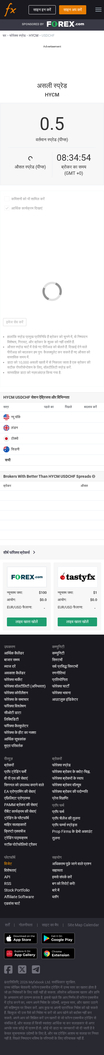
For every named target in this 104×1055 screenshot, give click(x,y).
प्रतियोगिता (60, 679)
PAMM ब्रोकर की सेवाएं (20, 804)
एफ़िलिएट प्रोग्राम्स (17, 798)
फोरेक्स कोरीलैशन (16, 693)
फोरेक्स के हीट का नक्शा (20, 732)
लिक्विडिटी (11, 719)
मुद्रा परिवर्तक (13, 745)
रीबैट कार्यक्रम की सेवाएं (20, 811)
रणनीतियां (58, 673)
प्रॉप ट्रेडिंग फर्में (15, 771)
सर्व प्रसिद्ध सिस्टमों (65, 666)
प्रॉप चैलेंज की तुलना (66, 818)
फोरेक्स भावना (61, 693)
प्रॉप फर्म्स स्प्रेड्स (64, 825)
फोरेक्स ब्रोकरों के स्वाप (67, 778)
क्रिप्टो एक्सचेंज (15, 831)
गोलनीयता (25, 925)
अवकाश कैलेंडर (14, 673)
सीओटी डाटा (12, 712)
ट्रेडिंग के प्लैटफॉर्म (16, 818)
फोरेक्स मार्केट (13, 679)
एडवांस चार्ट (12, 903)
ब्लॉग (55, 897)
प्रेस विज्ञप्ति (60, 798)
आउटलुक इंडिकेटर (65, 699)
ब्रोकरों (9, 765)
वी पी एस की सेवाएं (16, 778)
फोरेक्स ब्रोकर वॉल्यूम (66, 785)
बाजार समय (12, 659)
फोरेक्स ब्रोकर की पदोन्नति (70, 791)
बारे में (55, 890)
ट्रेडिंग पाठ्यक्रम (15, 838)
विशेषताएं (10, 870)
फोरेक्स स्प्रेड (61, 765)
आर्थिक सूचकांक (15, 739)
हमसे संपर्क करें (62, 877)
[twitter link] (22, 969)
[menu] (98, 10)
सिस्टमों (57, 659)
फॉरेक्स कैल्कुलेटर (16, 726)
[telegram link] (36, 969)
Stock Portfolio (17, 890)
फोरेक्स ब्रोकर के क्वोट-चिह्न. (71, 771)
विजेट (8, 863)
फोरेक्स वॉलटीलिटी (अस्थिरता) (25, 686)
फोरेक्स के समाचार (16, 699)
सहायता (57, 870)
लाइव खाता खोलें (27, 621)
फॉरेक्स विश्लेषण (15, 706)
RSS (7, 883)
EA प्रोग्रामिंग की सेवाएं (19, 791)
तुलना (56, 838)
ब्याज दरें (10, 666)
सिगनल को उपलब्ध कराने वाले (24, 785)
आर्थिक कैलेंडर (14, 653)
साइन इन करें (42, 9)
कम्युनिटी (58, 653)
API (7, 877)
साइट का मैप (50, 925)
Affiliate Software (19, 897)
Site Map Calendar (83, 925)
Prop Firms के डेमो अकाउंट (72, 831)
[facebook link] (8, 969)
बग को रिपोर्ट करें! (63, 883)
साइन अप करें (73, 9)
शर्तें (7, 925)
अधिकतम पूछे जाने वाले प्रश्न (71, 863)
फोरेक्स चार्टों (60, 686)
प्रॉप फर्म (58, 811)
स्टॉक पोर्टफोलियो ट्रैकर (20, 844)
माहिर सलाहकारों (15, 824)
